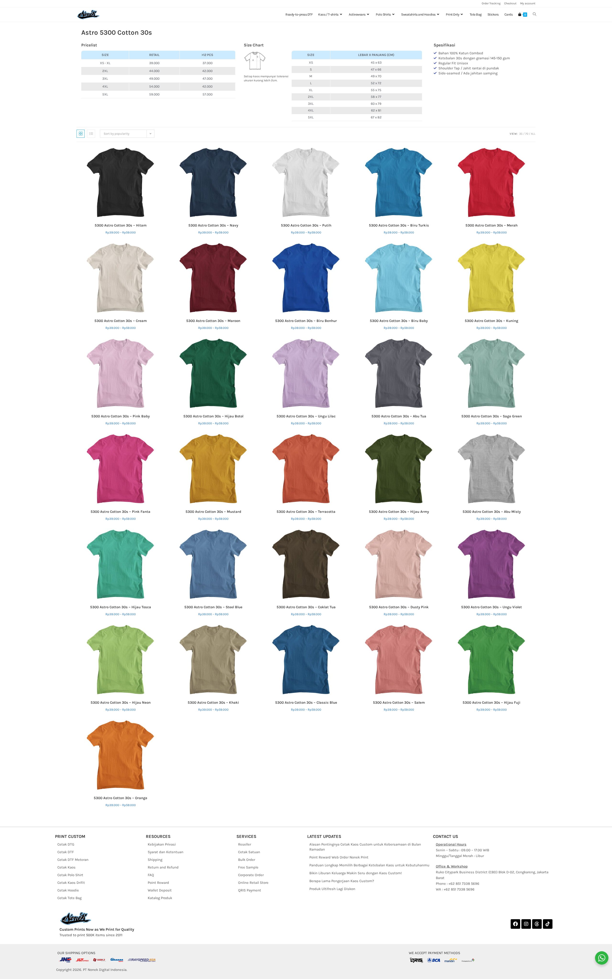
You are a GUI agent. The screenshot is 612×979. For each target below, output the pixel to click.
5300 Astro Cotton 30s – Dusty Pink (399, 607)
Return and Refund (163, 867)
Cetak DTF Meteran (72, 859)
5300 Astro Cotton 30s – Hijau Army (399, 511)
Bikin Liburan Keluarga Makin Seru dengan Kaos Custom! (355, 873)
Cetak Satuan (249, 852)
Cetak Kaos (66, 867)
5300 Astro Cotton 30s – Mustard (213, 511)
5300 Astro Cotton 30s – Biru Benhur (306, 321)
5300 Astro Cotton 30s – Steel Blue (213, 607)
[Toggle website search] (534, 14)
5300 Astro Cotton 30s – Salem (399, 702)
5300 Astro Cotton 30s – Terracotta (306, 511)
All (533, 133)
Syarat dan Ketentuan (165, 852)
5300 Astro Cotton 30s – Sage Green (491, 416)
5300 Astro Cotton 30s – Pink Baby (120, 416)
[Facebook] (515, 924)
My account (528, 3)
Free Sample (248, 867)
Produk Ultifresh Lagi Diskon (332, 889)
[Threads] (537, 924)
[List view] (91, 134)
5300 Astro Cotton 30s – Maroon (213, 321)
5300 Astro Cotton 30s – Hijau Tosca (120, 607)
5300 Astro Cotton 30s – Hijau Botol (213, 416)
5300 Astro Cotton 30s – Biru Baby (399, 321)
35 (521, 133)
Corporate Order (251, 875)
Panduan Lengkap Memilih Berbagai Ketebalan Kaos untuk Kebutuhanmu (369, 865)
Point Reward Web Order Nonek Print (338, 857)
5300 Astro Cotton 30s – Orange (120, 798)
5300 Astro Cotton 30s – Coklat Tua (306, 607)
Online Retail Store (253, 882)
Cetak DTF (65, 852)
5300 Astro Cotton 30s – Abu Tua (399, 416)
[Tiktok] (547, 924)
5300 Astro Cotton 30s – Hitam (121, 225)
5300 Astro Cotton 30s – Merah (491, 225)
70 (526, 133)
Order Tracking (491, 3)
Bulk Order (246, 859)
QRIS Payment (249, 890)
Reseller (244, 844)
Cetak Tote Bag (69, 898)
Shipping (155, 859)
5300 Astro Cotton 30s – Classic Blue (306, 702)
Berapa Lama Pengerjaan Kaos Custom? (341, 881)
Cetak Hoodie (68, 890)
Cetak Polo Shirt (70, 875)
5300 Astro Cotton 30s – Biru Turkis (399, 225)
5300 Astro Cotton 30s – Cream (120, 321)
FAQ (151, 875)
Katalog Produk (160, 898)
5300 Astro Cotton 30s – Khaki (213, 702)
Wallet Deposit (160, 890)
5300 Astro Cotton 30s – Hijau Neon (121, 702)
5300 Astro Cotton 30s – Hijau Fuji (491, 702)
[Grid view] (80, 134)
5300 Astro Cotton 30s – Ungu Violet (491, 607)
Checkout (510, 3)
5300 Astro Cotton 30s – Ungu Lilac (306, 416)
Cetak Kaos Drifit (71, 882)
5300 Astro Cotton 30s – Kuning (491, 321)
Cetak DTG (65, 844)
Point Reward (158, 882)
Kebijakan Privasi (162, 844)
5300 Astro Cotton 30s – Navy (213, 225)
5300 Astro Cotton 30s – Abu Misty (492, 511)
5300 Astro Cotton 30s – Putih (306, 225)
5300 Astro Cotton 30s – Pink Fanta (120, 511)
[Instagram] (526, 924)
